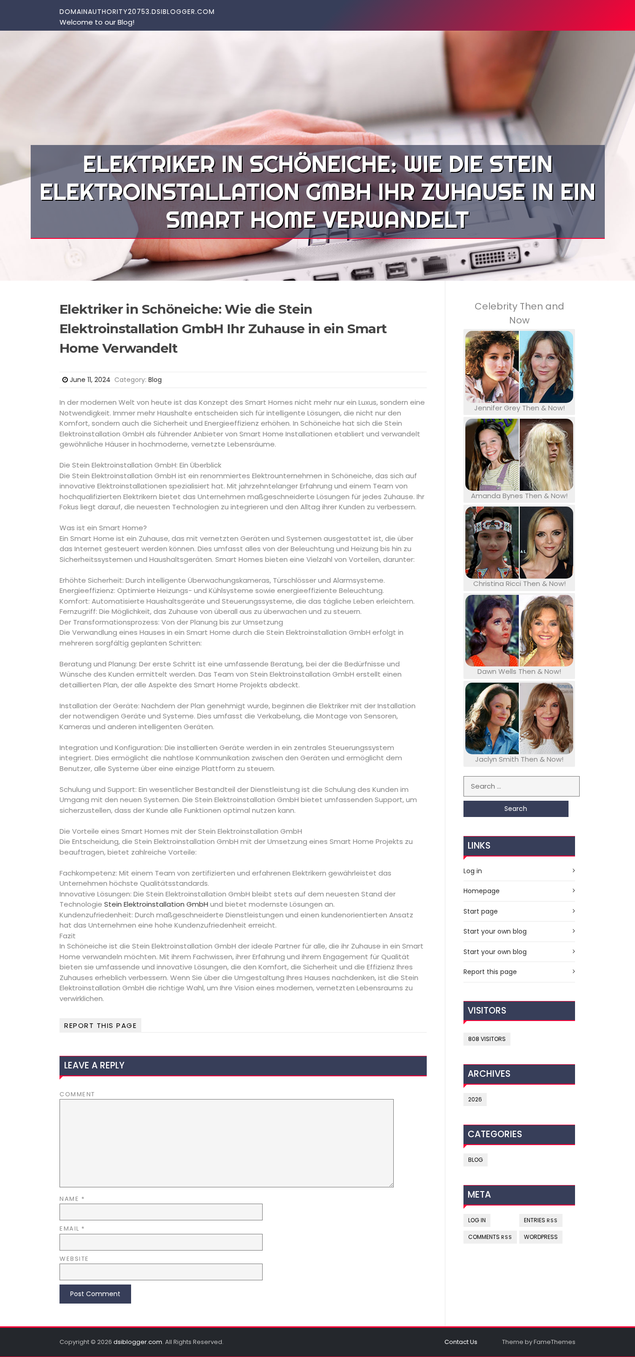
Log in (472, 871)
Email (72, 1228)
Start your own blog (495, 931)
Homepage (481, 891)
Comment (77, 1094)
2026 (475, 1099)
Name (72, 1198)
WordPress (541, 1237)
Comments (490, 1237)
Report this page (100, 1025)
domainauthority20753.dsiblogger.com (137, 11)
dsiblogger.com (137, 1341)
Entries (541, 1220)
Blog (155, 379)
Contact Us (460, 1341)
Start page (480, 911)
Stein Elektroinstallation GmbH (156, 904)
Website (74, 1258)
